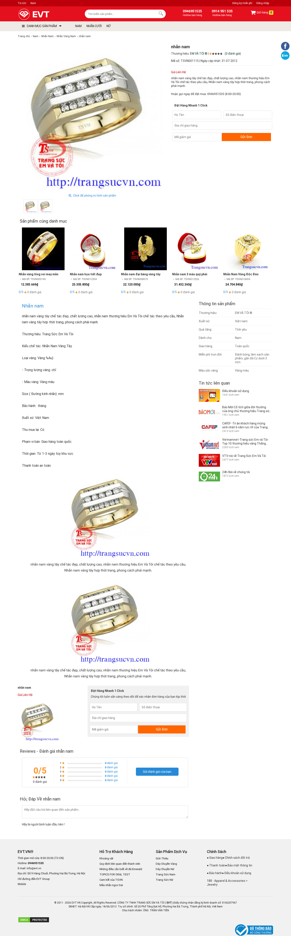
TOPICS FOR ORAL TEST (114, 874)
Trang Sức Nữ (164, 879)
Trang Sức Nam (165, 874)
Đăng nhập (262, 3)
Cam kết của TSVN (111, 879)
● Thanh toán (216, 865)
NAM (78, 26)
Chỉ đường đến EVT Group (34, 879)
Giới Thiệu (162, 858)
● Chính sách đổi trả (236, 857)
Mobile (22, 884)
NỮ (109, 26)
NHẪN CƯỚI (94, 26)
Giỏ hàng (264, 12)
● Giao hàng (215, 857)
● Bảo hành (214, 873)
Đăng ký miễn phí (242, 3)
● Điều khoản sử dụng (236, 873)
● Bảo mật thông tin (238, 865)
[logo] (44, 14)
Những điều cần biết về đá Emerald (120, 869)
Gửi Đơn (246, 137)
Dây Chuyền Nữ (165, 869)
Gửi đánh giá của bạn (157, 771)
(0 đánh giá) (233, 53)
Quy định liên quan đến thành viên (119, 863)
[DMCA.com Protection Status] (34, 922)
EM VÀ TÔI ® (198, 53)
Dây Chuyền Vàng (166, 863)
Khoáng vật (106, 858)
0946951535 (215, 94)
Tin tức (22, 3)
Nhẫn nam (33, 306)
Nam (33, 3)
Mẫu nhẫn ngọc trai (111, 885)
